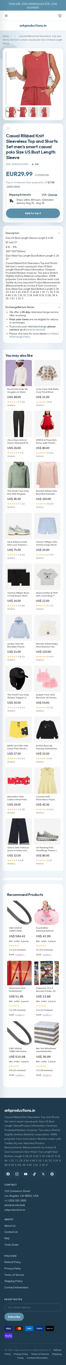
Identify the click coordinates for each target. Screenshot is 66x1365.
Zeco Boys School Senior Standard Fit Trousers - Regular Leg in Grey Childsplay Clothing (17, 442)
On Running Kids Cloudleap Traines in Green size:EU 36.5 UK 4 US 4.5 (47, 849)
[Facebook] (8, 1174)
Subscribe (14, 1316)
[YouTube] (25, 1174)
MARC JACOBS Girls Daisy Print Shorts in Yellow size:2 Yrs (18, 747)
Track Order (11, 1244)
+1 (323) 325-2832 (15, 1200)
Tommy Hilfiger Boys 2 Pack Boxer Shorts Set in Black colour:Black (18, 594)
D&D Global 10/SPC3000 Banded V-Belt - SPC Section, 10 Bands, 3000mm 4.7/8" (17, 929)
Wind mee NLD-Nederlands (17, 989)
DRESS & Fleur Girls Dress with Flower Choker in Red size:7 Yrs (47, 442)
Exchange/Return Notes (20, 307)
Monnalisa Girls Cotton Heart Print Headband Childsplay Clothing (17, 798)
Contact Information (16, 1287)
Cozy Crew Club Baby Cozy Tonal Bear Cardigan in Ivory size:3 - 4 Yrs (47, 391)
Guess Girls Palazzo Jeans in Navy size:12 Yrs (18, 849)
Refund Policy (12, 1262)
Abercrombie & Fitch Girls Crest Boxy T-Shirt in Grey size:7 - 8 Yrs (47, 594)
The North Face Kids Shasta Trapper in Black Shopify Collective (18, 696)
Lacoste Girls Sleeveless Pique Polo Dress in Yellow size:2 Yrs (47, 798)
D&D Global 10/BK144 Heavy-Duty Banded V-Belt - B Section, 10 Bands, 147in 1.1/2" (19, 1050)
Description (12, 233)
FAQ (6, 1238)
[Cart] (60, 16)
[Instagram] (17, 1174)
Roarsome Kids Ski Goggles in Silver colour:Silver (17, 391)
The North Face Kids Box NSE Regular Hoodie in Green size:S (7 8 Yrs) (18, 493)
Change (52, 194)
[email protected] (35, 329)
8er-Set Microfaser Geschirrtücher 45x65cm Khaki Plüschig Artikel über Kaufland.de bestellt (46, 1050)
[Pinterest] (52, 1174)
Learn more (13, 186)
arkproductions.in (33, 25)
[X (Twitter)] (43, 1174)
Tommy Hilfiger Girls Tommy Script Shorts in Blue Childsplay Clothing (47, 543)
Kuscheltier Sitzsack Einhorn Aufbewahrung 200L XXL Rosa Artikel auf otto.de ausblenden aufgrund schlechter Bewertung (45, 929)
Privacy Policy (12, 1268)
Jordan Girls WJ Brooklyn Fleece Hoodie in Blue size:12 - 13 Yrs (15, 645)
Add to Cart (33, 213)
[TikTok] (34, 1174)
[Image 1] (11, 112)
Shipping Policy (13, 1281)
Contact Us (11, 1232)
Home (6, 36)
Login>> (20, 954)
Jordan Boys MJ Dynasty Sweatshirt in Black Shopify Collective (46, 747)
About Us (10, 1225)
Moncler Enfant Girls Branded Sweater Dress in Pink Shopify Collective (47, 493)
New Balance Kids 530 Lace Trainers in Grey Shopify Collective (18, 543)
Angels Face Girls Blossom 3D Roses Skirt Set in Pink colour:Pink (46, 696)
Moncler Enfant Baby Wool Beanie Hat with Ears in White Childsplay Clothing (47, 645)
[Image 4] (44, 112)
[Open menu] (6, 16)
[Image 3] (33, 112)
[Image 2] (22, 112)
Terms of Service (14, 1274)
